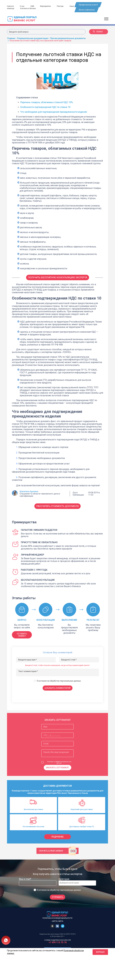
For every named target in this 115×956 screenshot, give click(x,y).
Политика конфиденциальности (57, 918)
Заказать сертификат (57, 767)
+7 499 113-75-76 (58, 942)
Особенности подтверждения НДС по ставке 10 (45, 107)
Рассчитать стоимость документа (57, 506)
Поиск (99, 32)
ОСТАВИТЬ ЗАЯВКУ (22, 635)
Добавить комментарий (58, 688)
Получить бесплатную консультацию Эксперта (57, 277)
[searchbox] (71, 883)
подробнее (57, 837)
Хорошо (100, 952)
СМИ (32, 6)
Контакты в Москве (28, 8)
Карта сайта (57, 921)
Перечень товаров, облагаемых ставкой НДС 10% (46, 102)
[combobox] (77, 883)
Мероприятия (45, 6)
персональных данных (70, 681)
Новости (10, 6)
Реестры (60, 6)
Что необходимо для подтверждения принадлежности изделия (53, 112)
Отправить (57, 897)
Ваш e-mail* (25, 879)
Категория (64, 879)
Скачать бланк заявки (51, 851)
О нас (22, 6)
